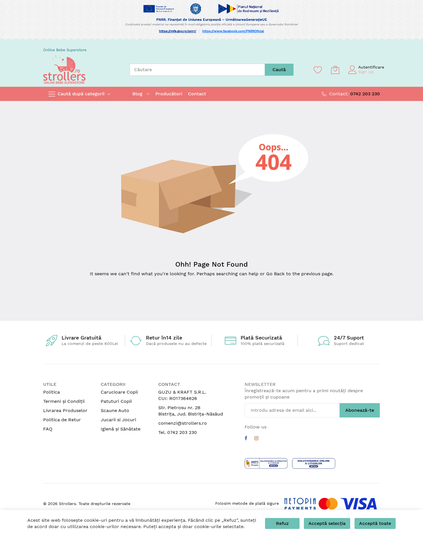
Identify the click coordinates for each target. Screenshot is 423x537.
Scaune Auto (115, 410)
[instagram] (256, 439)
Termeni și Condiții (64, 401)
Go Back (275, 273)
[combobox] (197, 70)
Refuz (282, 523)
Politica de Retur (62, 419)
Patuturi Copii (116, 401)
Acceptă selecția (327, 523)
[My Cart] (335, 70)
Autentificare (371, 67)
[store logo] (64, 70)
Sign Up (366, 71)
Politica (51, 392)
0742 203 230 (365, 93)
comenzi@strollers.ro (182, 423)
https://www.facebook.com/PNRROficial (233, 31)
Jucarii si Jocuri (118, 419)
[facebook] (246, 439)
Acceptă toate (375, 523)
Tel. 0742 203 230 (177, 432)
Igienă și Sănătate (120, 429)
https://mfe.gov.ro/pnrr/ (177, 31)
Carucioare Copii (119, 392)
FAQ (47, 429)
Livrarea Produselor (65, 410)
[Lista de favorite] (318, 70)
